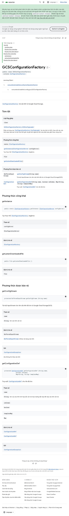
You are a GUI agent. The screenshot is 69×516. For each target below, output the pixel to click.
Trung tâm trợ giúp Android (54, 483)
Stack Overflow (51, 494)
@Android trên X (29, 483)
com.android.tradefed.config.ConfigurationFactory (23, 85)
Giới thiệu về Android (8, 507)
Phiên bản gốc (6, 494)
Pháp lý (27, 507)
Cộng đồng (19, 507)
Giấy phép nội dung (53, 469)
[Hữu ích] (62, 38)
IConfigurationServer (20, 149)
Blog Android (28, 488)
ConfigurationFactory (17, 74)
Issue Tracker (50, 497)
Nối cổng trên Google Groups (32, 500)
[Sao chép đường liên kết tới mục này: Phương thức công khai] (27, 196)
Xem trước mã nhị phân (8, 491)
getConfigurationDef (24, 182)
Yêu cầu (4, 486)
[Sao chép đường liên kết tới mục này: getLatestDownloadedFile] (25, 254)
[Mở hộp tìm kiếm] (40, 2)
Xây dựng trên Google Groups (33, 497)
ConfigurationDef (29, 187)
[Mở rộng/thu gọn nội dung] (14, 43)
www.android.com (52, 488)
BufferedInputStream (11, 339)
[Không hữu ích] (65, 38)
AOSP (3, 38)
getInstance (8, 149)
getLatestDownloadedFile (13, 161)
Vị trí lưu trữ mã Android (9, 483)
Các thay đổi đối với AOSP (45, 18)
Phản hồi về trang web (55, 507)
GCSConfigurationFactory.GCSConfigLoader (19, 127)
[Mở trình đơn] (3, 2)
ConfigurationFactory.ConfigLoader (27, 130)
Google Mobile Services (53, 491)
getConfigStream (23, 174)
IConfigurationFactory (17, 144)
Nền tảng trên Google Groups (32, 494)
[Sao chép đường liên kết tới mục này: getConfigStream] (18, 291)
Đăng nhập (63, 2)
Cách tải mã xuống (7, 488)
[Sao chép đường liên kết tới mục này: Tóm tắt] (12, 112)
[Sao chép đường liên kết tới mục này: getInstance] (14, 201)
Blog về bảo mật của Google (32, 491)
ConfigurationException (12, 352)
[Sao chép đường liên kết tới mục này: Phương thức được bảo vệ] (30, 286)
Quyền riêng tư (42, 507)
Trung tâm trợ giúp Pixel (53, 486)
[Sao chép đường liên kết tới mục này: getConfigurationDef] (21, 364)
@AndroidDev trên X (30, 486)
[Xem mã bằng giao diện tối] (66, 207)
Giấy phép (34, 507)
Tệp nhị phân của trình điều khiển (11, 497)
